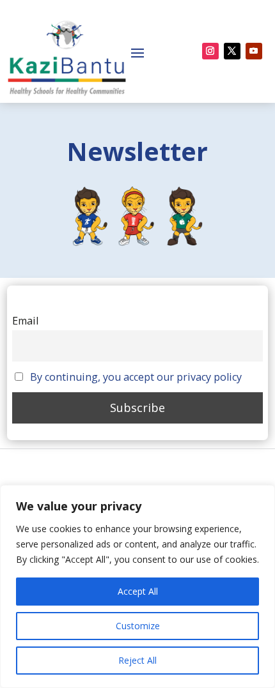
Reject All (137, 660)
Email (25, 321)
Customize (138, 626)
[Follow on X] (232, 51)
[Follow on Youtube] (254, 51)
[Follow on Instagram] (210, 51)
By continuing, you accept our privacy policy (136, 377)
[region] (137, 586)
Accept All (138, 591)
